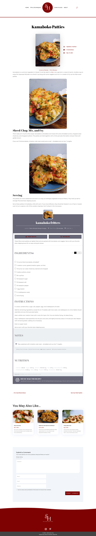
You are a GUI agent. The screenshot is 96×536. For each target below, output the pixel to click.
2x (77, 252)
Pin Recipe (66, 236)
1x (75, 252)
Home (27, 7)
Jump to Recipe (43, 70)
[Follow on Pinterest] (50, 529)
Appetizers (69, 46)
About (66, 7)
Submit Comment (72, 493)
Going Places (58, 7)
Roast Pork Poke (17, 425)
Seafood (74, 46)
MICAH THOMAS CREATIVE (51, 534)
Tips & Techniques (35, 7)
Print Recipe (53, 70)
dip (52, 72)
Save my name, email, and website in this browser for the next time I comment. (34, 489)
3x (80, 252)
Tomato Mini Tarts (67, 425)
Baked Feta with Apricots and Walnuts (46, 425)
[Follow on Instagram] (46, 529)
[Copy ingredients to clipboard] (33, 253)
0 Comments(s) (70, 49)
